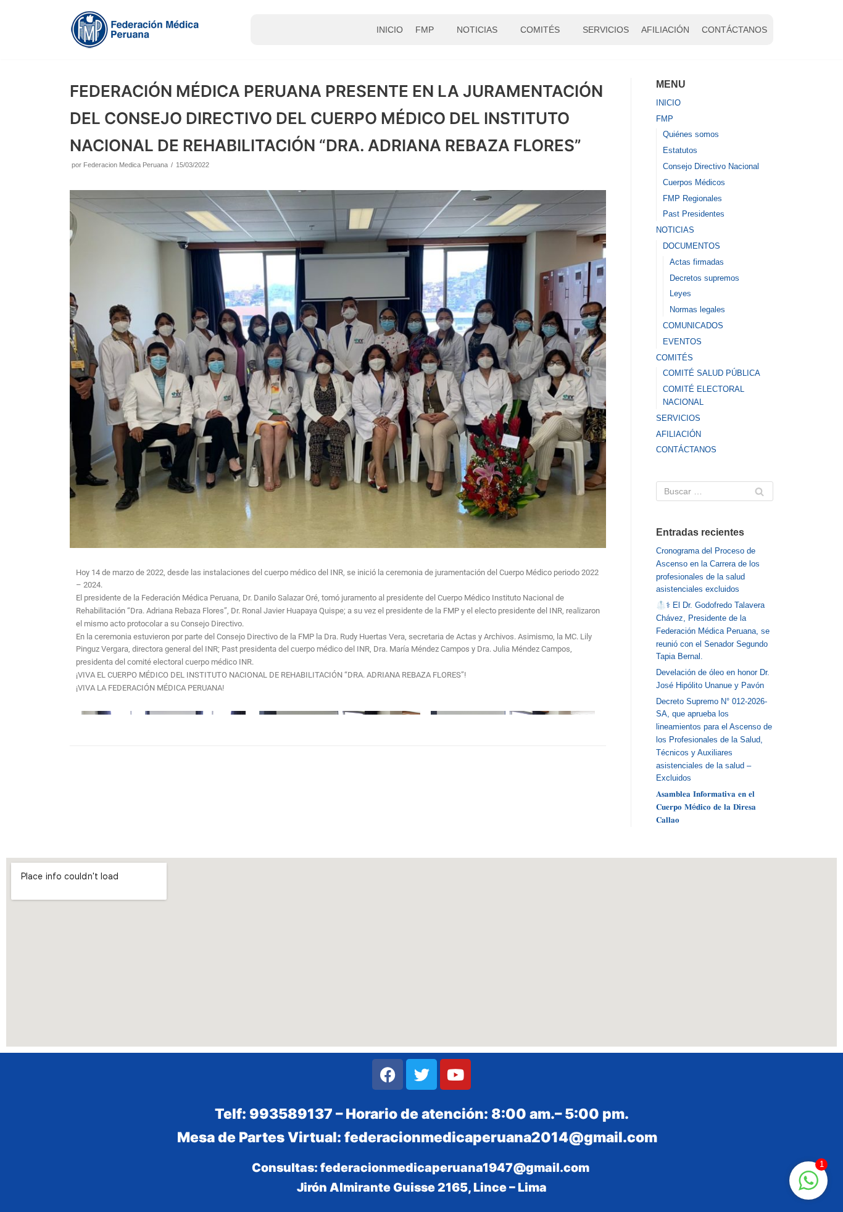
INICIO (389, 30)
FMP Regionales (692, 198)
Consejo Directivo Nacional (711, 166)
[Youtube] (455, 1074)
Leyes (680, 293)
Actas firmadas (697, 262)
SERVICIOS (606, 30)
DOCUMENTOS (691, 246)
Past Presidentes (694, 213)
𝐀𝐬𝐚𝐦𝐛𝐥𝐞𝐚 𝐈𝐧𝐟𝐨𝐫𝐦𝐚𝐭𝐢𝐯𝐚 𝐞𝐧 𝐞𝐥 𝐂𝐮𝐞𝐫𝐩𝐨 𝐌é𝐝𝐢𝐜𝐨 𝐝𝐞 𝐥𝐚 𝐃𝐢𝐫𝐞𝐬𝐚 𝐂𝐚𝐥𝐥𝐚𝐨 (706, 806)
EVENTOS (682, 341)
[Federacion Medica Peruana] (136, 29)
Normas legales (697, 309)
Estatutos (680, 150)
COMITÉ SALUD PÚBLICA (711, 373)
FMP (424, 30)
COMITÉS (540, 30)
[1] (808, 1187)
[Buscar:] (714, 491)
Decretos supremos (704, 278)
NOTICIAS (477, 30)
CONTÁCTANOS (734, 30)
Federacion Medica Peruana (125, 164)
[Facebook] (387, 1074)
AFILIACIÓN (665, 30)
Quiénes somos (691, 134)
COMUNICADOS (693, 325)
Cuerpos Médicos (694, 182)
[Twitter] (421, 1074)
